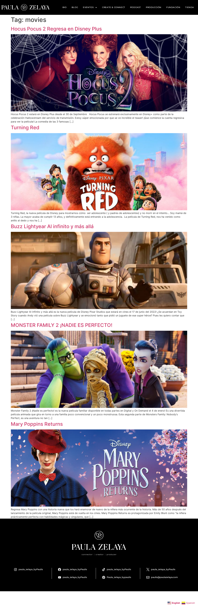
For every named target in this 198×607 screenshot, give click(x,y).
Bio (64, 7)
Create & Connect (113, 7)
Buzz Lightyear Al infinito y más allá (52, 226)
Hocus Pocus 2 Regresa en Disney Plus (56, 29)
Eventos (88, 7)
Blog (75, 7)
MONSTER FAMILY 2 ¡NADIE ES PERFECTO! (61, 325)
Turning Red (25, 127)
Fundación (173, 7)
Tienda (189, 7)
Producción (153, 7)
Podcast (135, 7)
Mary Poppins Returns (37, 424)
